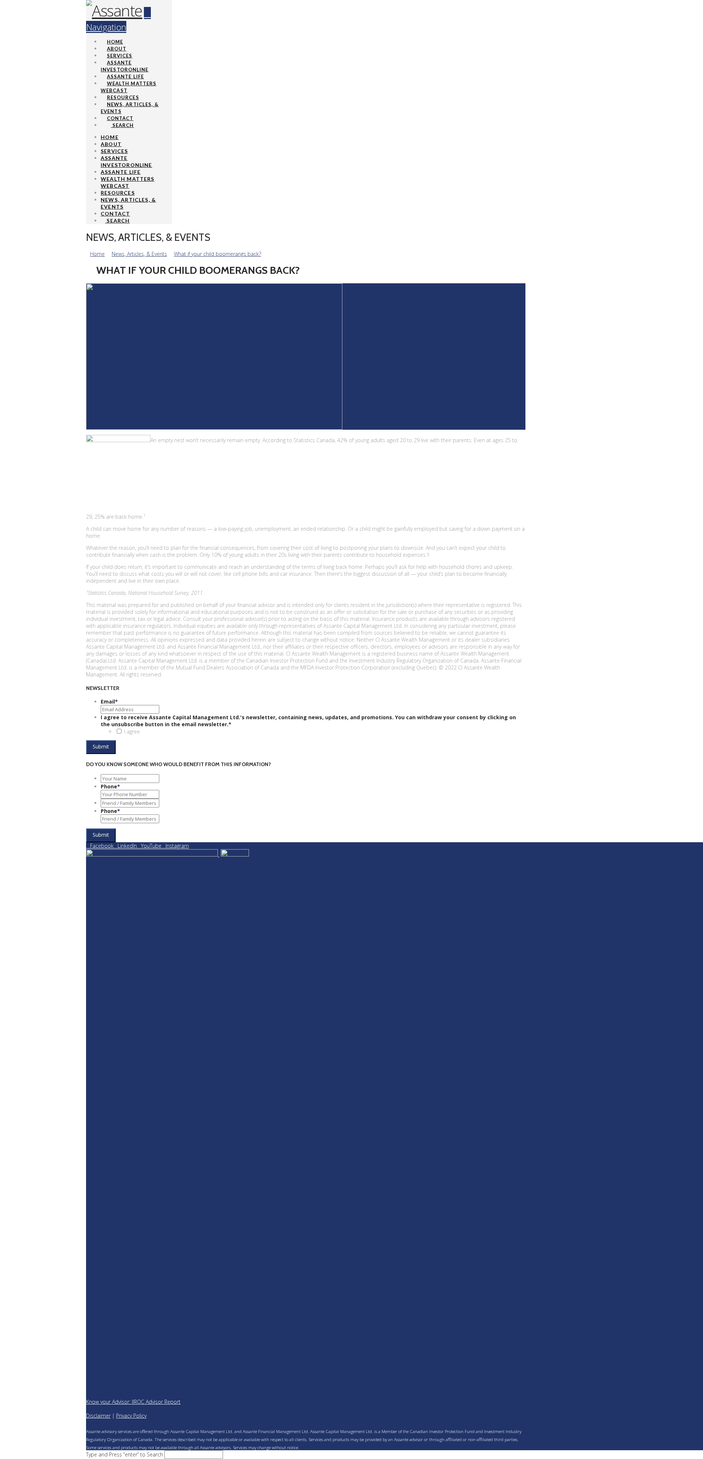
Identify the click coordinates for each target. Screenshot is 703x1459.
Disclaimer (98, 1415)
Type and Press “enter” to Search (124, 1454)
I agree (132, 731)
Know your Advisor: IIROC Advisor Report (133, 1401)
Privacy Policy (131, 1415)
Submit (101, 746)
